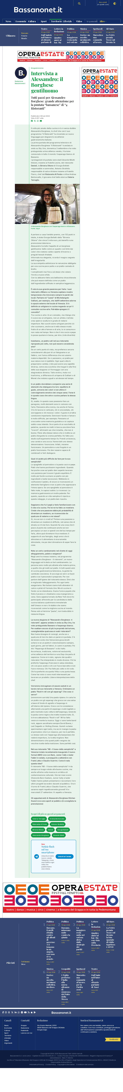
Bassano (24, 33)
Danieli (50, 830)
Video (79, 21)
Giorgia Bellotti (62, 830)
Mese (23, 964)
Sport (44, 21)
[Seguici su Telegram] (22, 1013)
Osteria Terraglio (39, 819)
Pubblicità (24, 1030)
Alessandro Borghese (41, 835)
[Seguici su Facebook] (3, 1013)
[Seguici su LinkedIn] (16, 1013)
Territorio (56, 21)
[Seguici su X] (12, 1013)
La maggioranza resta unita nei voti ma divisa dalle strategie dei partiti (73, 43)
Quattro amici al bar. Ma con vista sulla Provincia (58, 43)
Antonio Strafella (57, 824)
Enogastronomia (37, 68)
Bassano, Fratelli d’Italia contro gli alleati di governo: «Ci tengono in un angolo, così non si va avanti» (50, 943)
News (8, 21)
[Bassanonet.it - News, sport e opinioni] (32, 9)
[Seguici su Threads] (9, 1013)
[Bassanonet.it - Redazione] (21, 73)
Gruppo (24, 1025)
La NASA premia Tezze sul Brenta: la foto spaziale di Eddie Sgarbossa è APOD (111, 937)
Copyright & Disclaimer (66, 1064)
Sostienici (113, 1039)
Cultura (32, 21)
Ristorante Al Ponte (40, 824)
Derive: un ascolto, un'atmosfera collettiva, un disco (86, 40)
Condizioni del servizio (85, 1064)
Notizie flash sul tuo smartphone (47, 849)
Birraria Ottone (38, 830)
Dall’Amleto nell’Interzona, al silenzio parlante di (48, 40)
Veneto (24, 36)
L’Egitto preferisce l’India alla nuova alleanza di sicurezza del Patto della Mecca (66, 987)
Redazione (25, 1028)
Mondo (24, 38)
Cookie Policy (51, 1064)
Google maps (42, 1030)
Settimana (25, 961)
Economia (20, 21)
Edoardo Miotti (58, 835)
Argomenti (91, 21)
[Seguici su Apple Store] (32, 1013)
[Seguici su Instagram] (6, 1013)
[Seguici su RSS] (29, 1013)
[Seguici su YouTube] (25, 1013)
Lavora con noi (26, 1033)
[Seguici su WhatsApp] (19, 1013)
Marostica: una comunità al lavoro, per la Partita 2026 (98, 42)
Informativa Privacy (36, 1064)
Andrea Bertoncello (57, 819)
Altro (102, 21)
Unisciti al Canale (64, 856)
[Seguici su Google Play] (35, 1013)
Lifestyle (67, 21)
